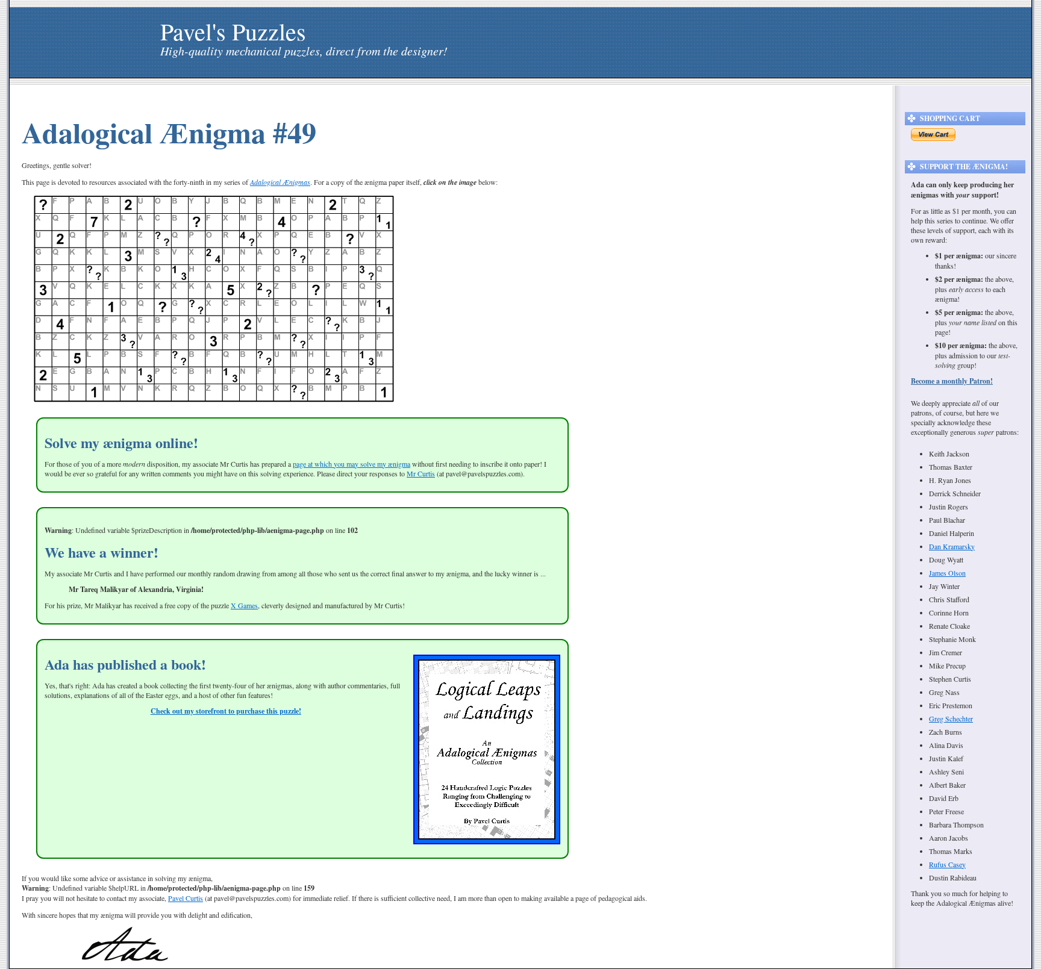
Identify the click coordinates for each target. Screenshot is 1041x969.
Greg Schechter (951, 718)
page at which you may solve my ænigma (351, 464)
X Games (244, 605)
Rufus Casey (947, 864)
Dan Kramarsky (952, 546)
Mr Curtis (421, 473)
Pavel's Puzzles (233, 31)
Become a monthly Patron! (952, 381)
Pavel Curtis (185, 898)
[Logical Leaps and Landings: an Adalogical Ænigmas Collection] (486, 841)
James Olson (947, 573)
